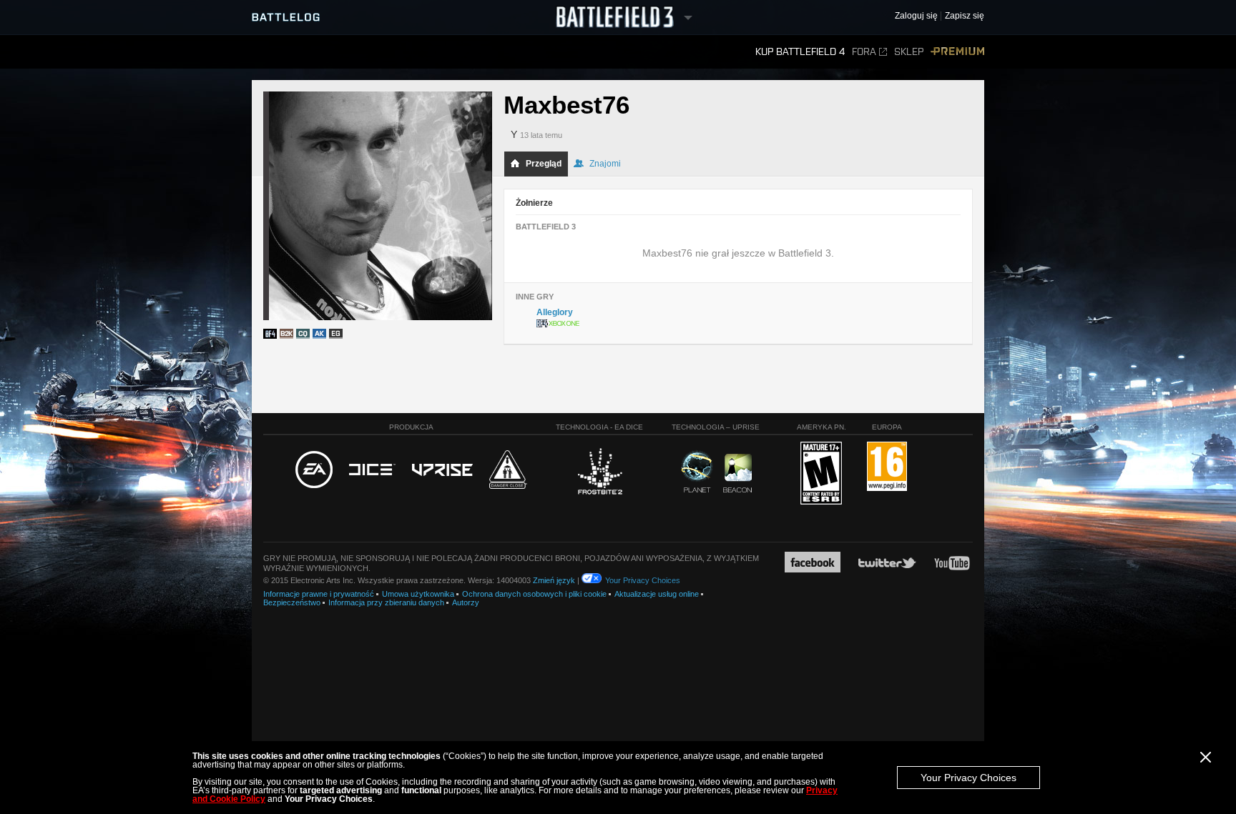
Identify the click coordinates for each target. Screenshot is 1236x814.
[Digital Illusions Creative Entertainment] (372, 470)
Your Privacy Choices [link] (642, 580)
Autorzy (465, 602)
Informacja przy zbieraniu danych (386, 602)
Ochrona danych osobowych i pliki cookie (534, 594)
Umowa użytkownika (418, 594)
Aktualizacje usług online (656, 594)
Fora (864, 52)
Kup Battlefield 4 (800, 52)
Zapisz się (964, 16)
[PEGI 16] (887, 467)
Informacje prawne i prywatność (318, 594)
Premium (957, 52)
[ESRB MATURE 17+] (821, 474)
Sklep (908, 52)
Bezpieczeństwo (291, 602)
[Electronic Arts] (314, 470)
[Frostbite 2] (599, 473)
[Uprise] (442, 470)
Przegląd (543, 164)
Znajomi (605, 164)
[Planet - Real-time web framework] (697, 472)
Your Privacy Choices (968, 777)
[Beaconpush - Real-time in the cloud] (737, 474)
